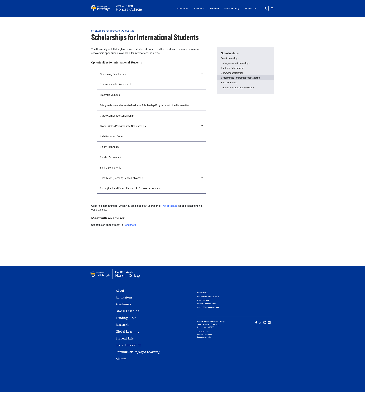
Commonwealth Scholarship (116, 84)
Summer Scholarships (232, 72)
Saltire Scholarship (110, 167)
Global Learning (231, 8)
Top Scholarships (230, 58)
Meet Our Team (203, 300)
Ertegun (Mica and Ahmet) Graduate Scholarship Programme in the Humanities (144, 105)
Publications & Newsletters (208, 297)
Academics (198, 8)
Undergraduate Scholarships (235, 63)
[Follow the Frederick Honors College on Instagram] (264, 322)
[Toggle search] (266, 8)
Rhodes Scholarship (111, 157)
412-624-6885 (206, 334)
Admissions (182, 8)
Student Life (250, 8)
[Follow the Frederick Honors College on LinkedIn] (269, 322)
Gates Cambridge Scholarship (117, 115)
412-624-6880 (202, 331)
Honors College (129, 8)
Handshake (129, 224)
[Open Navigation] (272, 8)
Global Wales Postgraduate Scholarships (123, 126)
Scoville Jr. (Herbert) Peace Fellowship (121, 178)
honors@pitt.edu (204, 337)
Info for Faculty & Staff (206, 303)
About (120, 291)
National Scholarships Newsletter (237, 87)
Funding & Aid (126, 318)
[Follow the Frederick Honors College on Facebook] (256, 322)
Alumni (121, 359)
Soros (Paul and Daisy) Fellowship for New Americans (130, 188)
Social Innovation (128, 345)
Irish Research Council (112, 136)
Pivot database (168, 205)
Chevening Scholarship (113, 74)
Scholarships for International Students (240, 77)
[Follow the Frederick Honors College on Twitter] (260, 322)
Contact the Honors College (208, 307)
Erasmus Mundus (110, 95)
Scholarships (230, 53)
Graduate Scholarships (232, 67)
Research (214, 8)
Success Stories (229, 82)
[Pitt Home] (102, 8)
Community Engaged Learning (138, 352)
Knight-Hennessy (109, 146)
